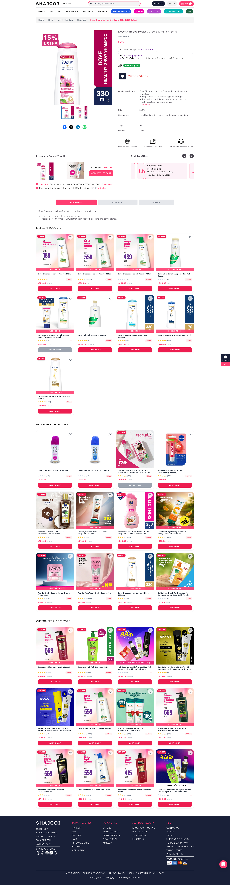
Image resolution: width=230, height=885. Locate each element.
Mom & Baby (88, 11)
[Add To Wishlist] (122, 76)
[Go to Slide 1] (67, 112)
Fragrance (102, 11)
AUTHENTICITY (43, 844)
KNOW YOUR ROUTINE (143, 828)
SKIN (74, 831)
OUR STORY (42, 829)
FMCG (142, 125)
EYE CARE (77, 835)
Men (190, 11)
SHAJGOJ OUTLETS (45, 836)
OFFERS (107, 828)
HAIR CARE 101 (139, 831)
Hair (59, 11)
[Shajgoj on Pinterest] (55, 853)
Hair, (141, 115)
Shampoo (81, 20)
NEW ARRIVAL (110, 839)
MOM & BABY (78, 850)
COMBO (139, 11)
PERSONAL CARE (80, 843)
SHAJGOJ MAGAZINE (46, 833)
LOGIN (172, 4)
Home (41, 20)
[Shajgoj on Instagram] (51, 853)
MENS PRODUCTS (112, 831)
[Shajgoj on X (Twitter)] (42, 853)
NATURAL (76, 846)
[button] (74, 67)
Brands (67, 4)
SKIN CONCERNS (111, 835)
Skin (51, 11)
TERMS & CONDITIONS (177, 843)
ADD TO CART (55, 288)
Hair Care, (149, 115)
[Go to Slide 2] (81, 112)
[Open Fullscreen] (107, 100)
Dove (142, 130)
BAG (188, 4)
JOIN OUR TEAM (44, 840)
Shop (50, 20)
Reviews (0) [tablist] (117, 202)
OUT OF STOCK (55, 350)
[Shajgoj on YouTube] (47, 853)
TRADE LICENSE (174, 850)
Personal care (72, 11)
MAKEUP (76, 828)
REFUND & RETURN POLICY (180, 846)
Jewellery (154, 11)
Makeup (41, 11)
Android (151, 49)
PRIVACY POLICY (174, 854)
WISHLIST (158, 4)
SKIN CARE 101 (139, 835)
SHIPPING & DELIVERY (177, 839)
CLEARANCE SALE (173, 11)
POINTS (170, 831)
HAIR (74, 839)
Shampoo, (159, 115)
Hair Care (68, 20)
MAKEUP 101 (138, 839)
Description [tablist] (76, 202)
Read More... (145, 104)
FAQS (169, 835)
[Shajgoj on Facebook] (38, 853)
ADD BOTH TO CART (101, 173)
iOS (143, 49)
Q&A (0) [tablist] (156, 202)
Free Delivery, (170, 115)
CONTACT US (172, 828)
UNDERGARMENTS (121, 11)
